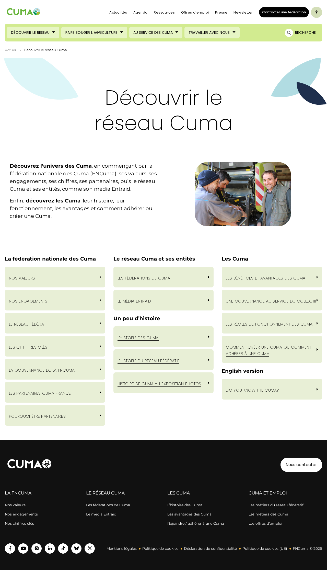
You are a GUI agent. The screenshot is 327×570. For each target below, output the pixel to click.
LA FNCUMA (18, 493)
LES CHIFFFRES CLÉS (28, 347)
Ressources (164, 12)
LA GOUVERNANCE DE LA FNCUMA (42, 370)
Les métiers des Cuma (268, 514)
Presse (221, 12)
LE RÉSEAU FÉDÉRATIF (29, 324)
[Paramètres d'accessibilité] (316, 12)
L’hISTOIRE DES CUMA (138, 338)
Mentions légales (122, 548)
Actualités (118, 12)
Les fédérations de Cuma (108, 505)
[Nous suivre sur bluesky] (76, 548)
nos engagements (28, 301)
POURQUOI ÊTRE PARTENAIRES (37, 416)
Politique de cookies (160, 548)
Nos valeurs (22, 278)
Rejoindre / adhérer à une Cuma (195, 523)
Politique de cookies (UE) (264, 548)
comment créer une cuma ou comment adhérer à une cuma (268, 350)
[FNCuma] (23, 12)
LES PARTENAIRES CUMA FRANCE (40, 393)
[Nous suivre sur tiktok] (63, 548)
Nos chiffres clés (19, 523)
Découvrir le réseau (30, 32)
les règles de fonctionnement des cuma (269, 324)
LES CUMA (178, 493)
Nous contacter (301, 465)
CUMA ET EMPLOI (268, 493)
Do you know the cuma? (252, 390)
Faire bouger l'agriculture (91, 32)
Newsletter (243, 12)
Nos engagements (21, 514)
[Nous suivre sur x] (90, 548)
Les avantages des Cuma (189, 514)
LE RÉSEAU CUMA (105, 493)
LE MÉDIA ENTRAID (134, 301)
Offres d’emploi (195, 12)
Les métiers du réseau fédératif (276, 505)
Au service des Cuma (153, 32)
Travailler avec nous (209, 32)
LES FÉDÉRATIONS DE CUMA (144, 278)
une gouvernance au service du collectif (271, 301)
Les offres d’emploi (265, 523)
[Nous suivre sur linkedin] (50, 548)
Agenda (140, 12)
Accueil (11, 50)
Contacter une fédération (282, 12)
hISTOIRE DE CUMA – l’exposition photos (159, 384)
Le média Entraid (101, 514)
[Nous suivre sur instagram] (36, 548)
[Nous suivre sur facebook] (10, 548)
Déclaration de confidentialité (210, 548)
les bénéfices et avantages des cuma (265, 278)
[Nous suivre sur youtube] (23, 548)
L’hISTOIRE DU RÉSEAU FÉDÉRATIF (149, 361)
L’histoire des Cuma (184, 505)
